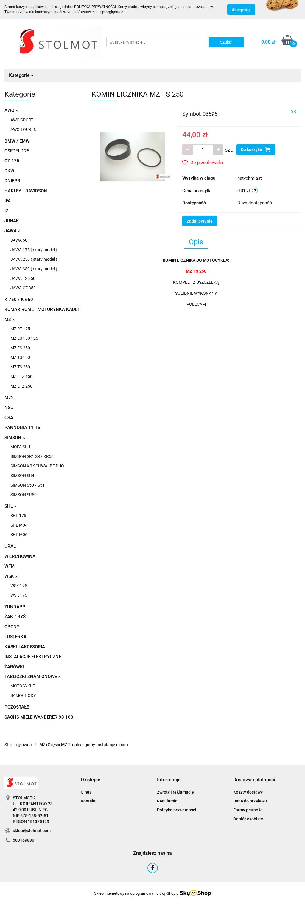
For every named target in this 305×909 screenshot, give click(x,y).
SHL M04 (18, 525)
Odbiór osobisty (248, 819)
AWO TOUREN (23, 129)
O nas (86, 792)
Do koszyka (252, 149)
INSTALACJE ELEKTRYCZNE (32, 656)
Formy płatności (248, 810)
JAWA (11, 230)
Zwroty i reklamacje (175, 792)
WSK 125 (18, 585)
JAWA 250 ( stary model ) (33, 259)
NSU (8, 407)
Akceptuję (241, 9)
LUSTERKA (15, 636)
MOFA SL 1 (20, 447)
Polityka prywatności (176, 810)
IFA (7, 200)
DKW (9, 171)
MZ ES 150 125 (24, 338)
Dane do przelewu (250, 801)
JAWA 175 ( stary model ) (33, 249)
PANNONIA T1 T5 (22, 427)
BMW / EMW (16, 141)
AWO (9, 110)
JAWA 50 (18, 240)
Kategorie (20, 75)
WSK (9, 576)
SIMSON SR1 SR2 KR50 (32, 456)
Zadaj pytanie (200, 221)
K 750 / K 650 (18, 299)
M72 (9, 397)
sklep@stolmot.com (32, 830)
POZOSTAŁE (16, 707)
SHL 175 (18, 515)
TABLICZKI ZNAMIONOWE (31, 676)
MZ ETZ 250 (21, 386)
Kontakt (88, 801)
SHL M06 (18, 534)
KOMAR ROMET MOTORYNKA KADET (42, 309)
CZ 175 (11, 160)
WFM (9, 566)
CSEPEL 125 (16, 151)
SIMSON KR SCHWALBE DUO (37, 466)
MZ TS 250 (20, 367)
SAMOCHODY (23, 695)
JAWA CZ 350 (23, 287)
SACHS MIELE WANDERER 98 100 (38, 717)
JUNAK (11, 220)
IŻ (6, 211)
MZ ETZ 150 (21, 376)
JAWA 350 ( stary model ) (33, 268)
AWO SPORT (21, 120)
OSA (8, 417)
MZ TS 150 (20, 357)
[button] (90, 780)
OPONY (11, 626)
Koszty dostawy (248, 792)
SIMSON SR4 (22, 475)
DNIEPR (12, 180)
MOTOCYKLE (22, 685)
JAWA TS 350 (22, 278)
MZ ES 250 (20, 347)
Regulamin (167, 801)
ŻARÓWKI (14, 666)
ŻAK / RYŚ (15, 616)
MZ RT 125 (20, 328)
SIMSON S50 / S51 (27, 485)
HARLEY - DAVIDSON (25, 191)
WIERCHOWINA (19, 556)
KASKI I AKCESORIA (24, 646)
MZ (8, 319)
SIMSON (13, 437)
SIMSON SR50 (23, 494)
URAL (10, 546)
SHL (9, 506)
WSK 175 (18, 595)
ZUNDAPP (14, 606)
